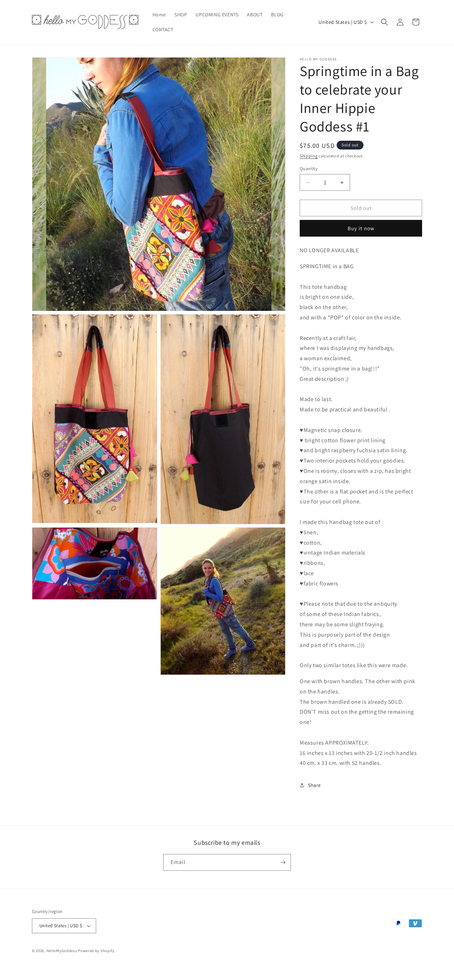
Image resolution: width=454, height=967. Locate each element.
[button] (384, 22)
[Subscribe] (282, 862)
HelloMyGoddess (61, 950)
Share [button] (314, 785)
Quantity (308, 169)
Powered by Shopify (96, 950)
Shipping (309, 155)
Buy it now (361, 228)
